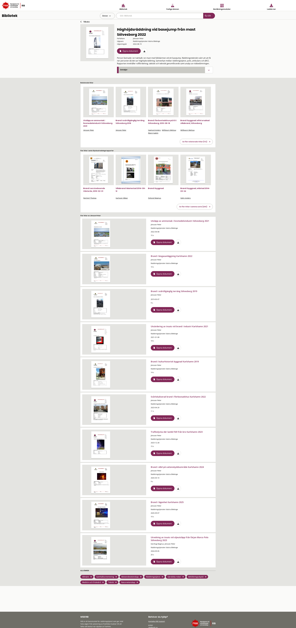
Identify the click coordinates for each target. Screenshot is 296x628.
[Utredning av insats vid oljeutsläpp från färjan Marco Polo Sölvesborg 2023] (100, 550)
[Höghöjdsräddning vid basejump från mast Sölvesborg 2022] (97, 42)
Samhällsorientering (105, 576)
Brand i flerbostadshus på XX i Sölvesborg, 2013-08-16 (162, 122)
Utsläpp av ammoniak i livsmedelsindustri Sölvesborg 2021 (97, 123)
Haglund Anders (154, 130)
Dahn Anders (185, 198)
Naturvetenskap (128, 582)
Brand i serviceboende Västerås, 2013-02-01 (94, 189)
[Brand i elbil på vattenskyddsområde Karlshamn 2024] (100, 480)
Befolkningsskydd (196, 576)
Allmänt (85, 576)
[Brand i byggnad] (163, 169)
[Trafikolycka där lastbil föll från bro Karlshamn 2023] (100, 444)
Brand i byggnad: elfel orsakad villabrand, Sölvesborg (195, 122)
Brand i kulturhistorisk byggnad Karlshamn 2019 (175, 361)
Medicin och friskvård (91, 582)
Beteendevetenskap (130, 576)
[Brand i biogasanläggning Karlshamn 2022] (100, 269)
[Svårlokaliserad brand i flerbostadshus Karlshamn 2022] (100, 409)
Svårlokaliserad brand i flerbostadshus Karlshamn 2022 (178, 396)
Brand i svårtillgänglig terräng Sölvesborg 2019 (130, 122)
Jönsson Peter (88, 130)
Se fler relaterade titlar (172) (194, 142)
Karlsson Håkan (122, 198)
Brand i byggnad (156, 188)
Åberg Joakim (153, 133)
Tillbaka (86, 21)
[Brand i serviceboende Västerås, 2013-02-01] (98, 169)
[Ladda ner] (144, 51)
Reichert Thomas (89, 198)
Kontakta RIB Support (156, 621)
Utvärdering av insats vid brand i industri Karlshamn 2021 (179, 326)
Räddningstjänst (153, 576)
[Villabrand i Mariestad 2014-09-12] (130, 169)
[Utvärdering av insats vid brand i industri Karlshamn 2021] (100, 339)
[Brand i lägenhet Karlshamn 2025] (100, 515)
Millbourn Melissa (169, 130)
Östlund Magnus (154, 198)
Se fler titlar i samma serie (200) (193, 207)
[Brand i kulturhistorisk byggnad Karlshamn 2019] (100, 374)
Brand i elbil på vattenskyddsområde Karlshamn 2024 (177, 467)
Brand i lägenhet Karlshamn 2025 (167, 502)
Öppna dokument (130, 51)
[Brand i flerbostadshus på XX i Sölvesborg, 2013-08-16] (163, 102)
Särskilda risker (174, 576)
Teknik (111, 582)
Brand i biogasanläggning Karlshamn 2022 (171, 256)
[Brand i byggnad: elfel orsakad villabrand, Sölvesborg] (195, 102)
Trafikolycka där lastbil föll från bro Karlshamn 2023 (177, 431)
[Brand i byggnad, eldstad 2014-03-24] (195, 169)
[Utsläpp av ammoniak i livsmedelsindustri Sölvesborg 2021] (98, 102)
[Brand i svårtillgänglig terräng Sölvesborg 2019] (130, 102)
